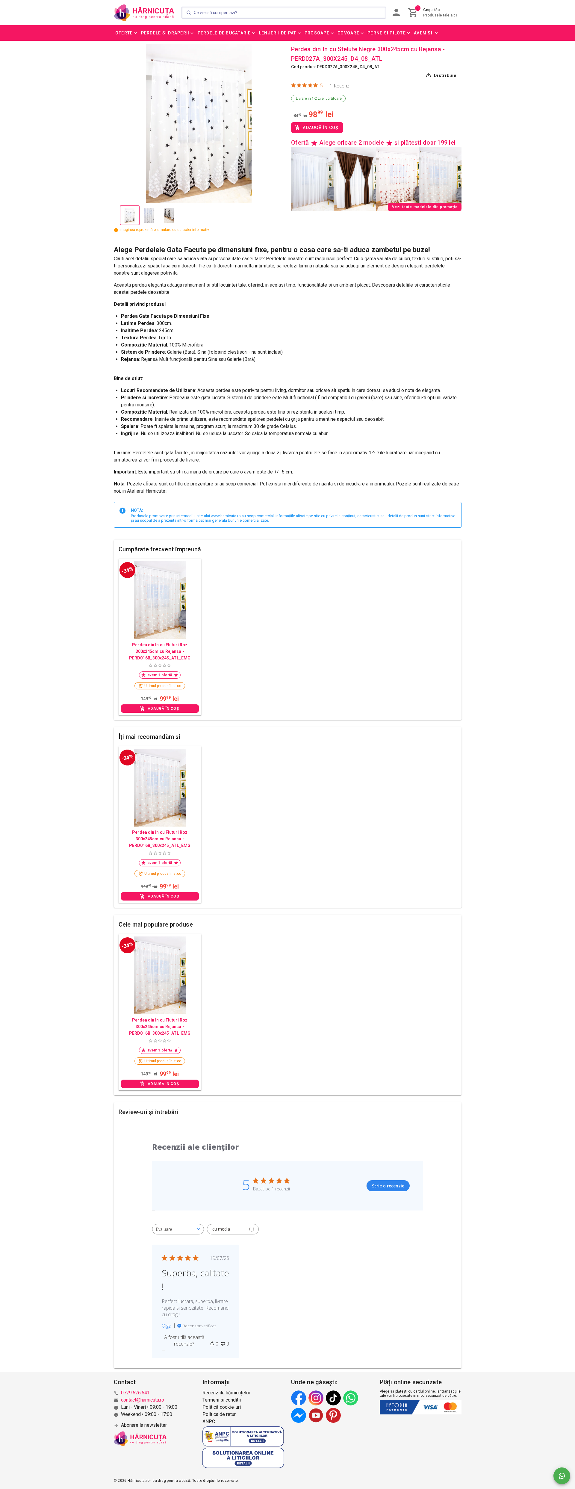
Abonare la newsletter (144, 1425)
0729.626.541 (135, 1393)
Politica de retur (219, 1414)
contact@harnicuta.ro (142, 1400)
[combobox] (178, 1229)
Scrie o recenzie (388, 1186)
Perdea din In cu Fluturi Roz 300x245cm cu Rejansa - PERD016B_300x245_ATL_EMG (159, 651)
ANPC (208, 1421)
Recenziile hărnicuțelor (226, 1393)
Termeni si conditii (221, 1400)
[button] (127, 33)
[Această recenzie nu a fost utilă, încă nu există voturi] (223, 1343)
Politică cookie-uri (221, 1407)
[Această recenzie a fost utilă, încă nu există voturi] (212, 1343)
